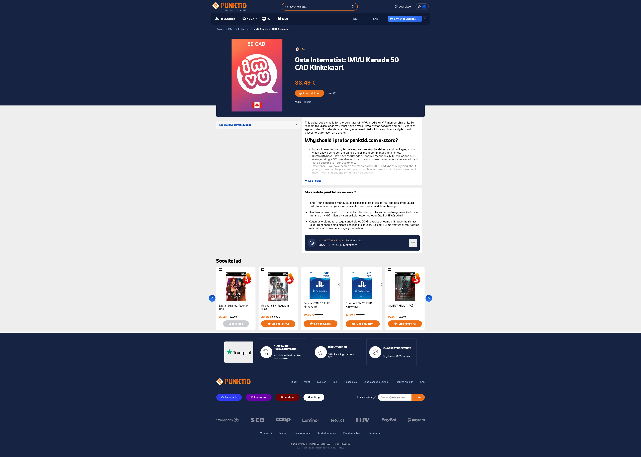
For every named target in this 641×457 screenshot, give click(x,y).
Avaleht (221, 29)
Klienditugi (313, 397)
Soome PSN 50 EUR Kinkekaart (316, 305)
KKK (356, 19)
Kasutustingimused (326, 433)
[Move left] (212, 298)
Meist (307, 382)
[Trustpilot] (413, 242)
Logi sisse (405, 6)
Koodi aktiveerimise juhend (235, 124)
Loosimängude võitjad (376, 382)
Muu (285, 18)
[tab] (226, 19)
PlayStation (227, 18)
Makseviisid (266, 433)
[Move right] (428, 298)
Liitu (418, 397)
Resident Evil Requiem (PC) (275, 307)
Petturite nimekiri (404, 382)
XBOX (250, 18)
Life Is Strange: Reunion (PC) (234, 307)
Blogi (294, 382)
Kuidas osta (350, 382)
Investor (321, 382)
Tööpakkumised (302, 433)
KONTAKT (373, 19)
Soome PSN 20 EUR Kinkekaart (359, 305)
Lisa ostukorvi (311, 93)
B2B (335, 382)
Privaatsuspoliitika (352, 433)
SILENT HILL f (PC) (400, 305)
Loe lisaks (314, 180)
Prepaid (307, 101)
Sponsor (283, 433)
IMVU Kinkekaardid (238, 29)
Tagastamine (374, 433)
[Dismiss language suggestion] (425, 19)
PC (268, 18)
